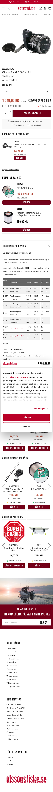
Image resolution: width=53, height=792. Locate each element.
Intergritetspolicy (13, 686)
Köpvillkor (11, 655)
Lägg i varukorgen (32, 113)
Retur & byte (12, 662)
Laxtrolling (36, 15)
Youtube (10, 764)
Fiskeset (47, 15)
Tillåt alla (26, 417)
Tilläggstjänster (13, 683)
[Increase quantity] (10, 111)
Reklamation (12, 666)
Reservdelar (11, 679)
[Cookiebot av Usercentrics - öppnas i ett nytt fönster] (38, 363)
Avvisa (26, 426)
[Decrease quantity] (10, 115)
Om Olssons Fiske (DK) (16, 708)
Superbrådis (12, 652)
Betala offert (12, 673)
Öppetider (11, 732)
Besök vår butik (13, 725)
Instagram (11, 757)
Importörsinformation (10, 170)
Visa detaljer (39, 409)
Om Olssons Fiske (14, 704)
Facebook (11, 761)
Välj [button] (5, 91)
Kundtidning (12, 736)
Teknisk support (13, 676)
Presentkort (11, 669)
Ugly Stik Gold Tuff (17, 328)
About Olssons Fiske (15, 711)
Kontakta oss (12, 722)
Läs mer (20, 158)
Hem (4, 15)
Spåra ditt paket (13, 659)
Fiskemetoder (14, 15)
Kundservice (12, 648)
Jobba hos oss (12, 739)
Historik (23, 101)
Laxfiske (26, 15)
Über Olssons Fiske (14, 715)
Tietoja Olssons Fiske (15, 718)
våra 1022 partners (19, 377)
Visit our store (12, 729)
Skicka (43, 622)
